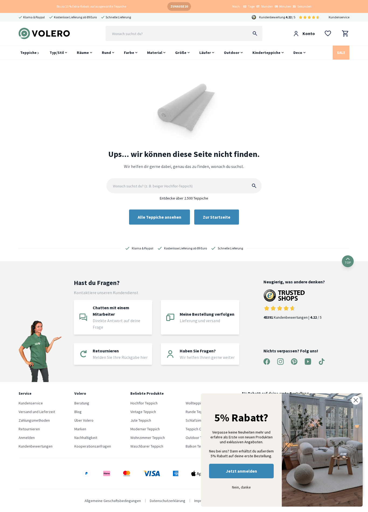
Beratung (81, 403)
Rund (106, 52)
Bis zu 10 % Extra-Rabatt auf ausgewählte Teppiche (91, 6)
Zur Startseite (216, 217)
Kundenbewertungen (36, 446)
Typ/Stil (57, 52)
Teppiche (28, 52)
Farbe (129, 52)
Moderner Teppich (145, 429)
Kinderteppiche (266, 52)
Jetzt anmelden (241, 471)
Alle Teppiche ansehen (159, 217)
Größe (180, 52)
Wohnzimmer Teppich (147, 437)
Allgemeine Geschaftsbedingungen (113, 500)
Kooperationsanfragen (92, 446)
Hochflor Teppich (144, 403)
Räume (83, 52)
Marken (80, 429)
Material (154, 52)
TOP (348, 262)
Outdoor (231, 52)
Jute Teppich (140, 420)
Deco (297, 52)
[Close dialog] (355, 400)
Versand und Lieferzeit (37, 411)
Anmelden (27, 437)
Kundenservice (339, 17)
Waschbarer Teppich (146, 446)
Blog (78, 411)
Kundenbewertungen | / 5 (292, 317)
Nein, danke (241, 487)
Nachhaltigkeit (85, 437)
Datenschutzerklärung (167, 500)
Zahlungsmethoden (34, 420)
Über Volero (83, 420)
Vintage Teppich (143, 411)
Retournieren (29, 429)
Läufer (205, 52)
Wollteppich (195, 403)
